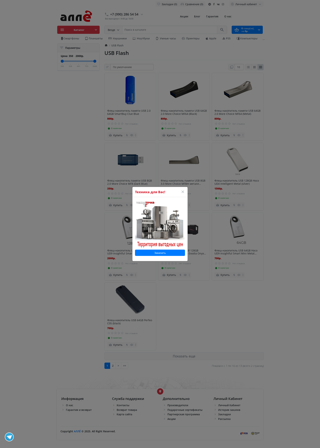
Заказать (160, 253)
